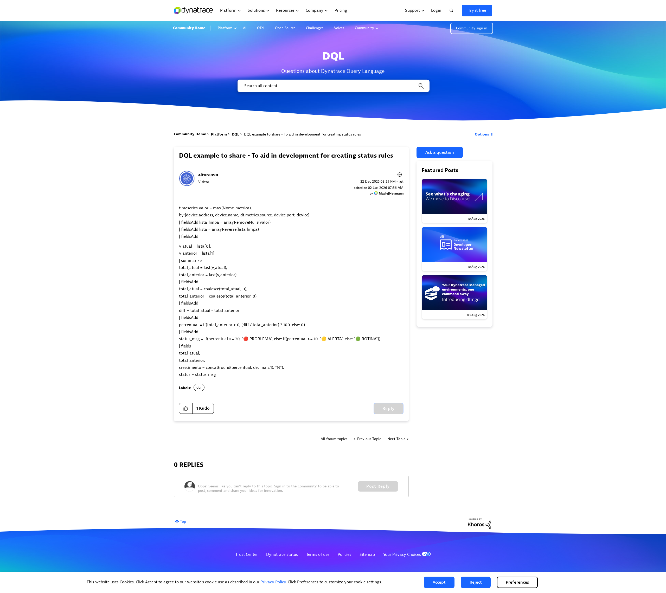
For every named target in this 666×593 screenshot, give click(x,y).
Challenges (314, 28)
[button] (439, 582)
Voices (339, 28)
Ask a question (439, 152)
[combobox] (333, 86)
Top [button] (183, 521)
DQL (235, 134)
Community (364, 28)
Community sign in (471, 28)
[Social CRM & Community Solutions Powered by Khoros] (479, 523)
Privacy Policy (273, 582)
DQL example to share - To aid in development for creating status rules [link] (302, 134)
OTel (260, 28)
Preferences (517, 582)
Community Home (189, 28)
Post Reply (378, 486)
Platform (225, 28)
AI (244, 28)
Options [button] (482, 134)
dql (199, 387)
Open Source (285, 28)
